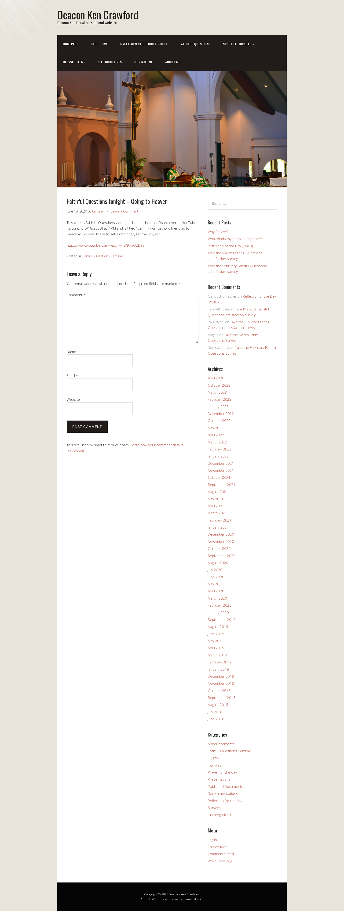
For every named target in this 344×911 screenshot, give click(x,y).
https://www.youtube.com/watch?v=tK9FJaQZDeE (105, 245)
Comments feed (221, 853)
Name (73, 351)
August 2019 (218, 626)
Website (73, 399)
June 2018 (216, 719)
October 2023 (219, 385)
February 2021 (219, 520)
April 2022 (216, 434)
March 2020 (217, 598)
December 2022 (221, 413)
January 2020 (218, 612)
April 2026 (216, 378)
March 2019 (217, 655)
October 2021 (219, 477)
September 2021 (221, 484)
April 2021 (216, 506)
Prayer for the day (222, 772)
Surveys (214, 807)
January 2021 (218, 527)
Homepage (70, 43)
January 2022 (218, 456)
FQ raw (213, 758)
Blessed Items (74, 61)
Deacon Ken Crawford (97, 14)
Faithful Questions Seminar (103, 256)
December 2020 (221, 534)
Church (146, 899)
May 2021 (215, 499)
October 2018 (219, 690)
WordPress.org (220, 861)
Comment (76, 294)
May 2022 (215, 427)
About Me (172, 61)
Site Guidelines (110, 61)
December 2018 (221, 676)
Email (72, 375)
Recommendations (223, 793)
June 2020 (216, 577)
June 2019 (216, 633)
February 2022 (219, 449)
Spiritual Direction (238, 43)
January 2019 (218, 669)
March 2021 (217, 513)
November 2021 (221, 470)
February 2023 (219, 399)
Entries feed (217, 846)
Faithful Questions (195, 43)
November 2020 (221, 541)
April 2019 (216, 647)
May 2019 (215, 640)
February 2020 (219, 605)
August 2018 (218, 704)
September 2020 (221, 555)
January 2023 (218, 406)
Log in (212, 839)
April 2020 (216, 591)
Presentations (219, 779)
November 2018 (221, 683)
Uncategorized (219, 814)
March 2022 (217, 442)
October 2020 (219, 548)
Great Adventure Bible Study (143, 43)
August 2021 (218, 491)
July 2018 (215, 711)
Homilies (214, 765)
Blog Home (99, 43)
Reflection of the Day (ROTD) (230, 246)
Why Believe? (218, 231)
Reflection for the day (225, 800)
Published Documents (225, 786)
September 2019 (221, 619)
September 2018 (221, 697)
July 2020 (215, 569)
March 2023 (217, 392)
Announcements (221, 744)
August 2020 (218, 562)
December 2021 (221, 463)
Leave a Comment (124, 211)
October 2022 (219, 420)
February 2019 (219, 662)
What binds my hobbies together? (235, 238)
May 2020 (215, 584)
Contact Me (143, 61)
